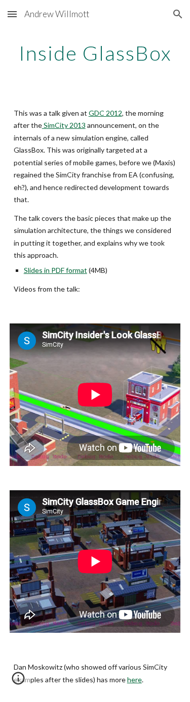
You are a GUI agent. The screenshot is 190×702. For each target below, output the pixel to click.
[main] (95, 53)
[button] (12, 14)
